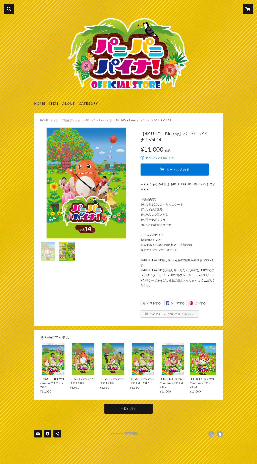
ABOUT (68, 103)
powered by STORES (124, 433)
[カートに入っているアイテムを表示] (248, 9)
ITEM (53, 103)
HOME (39, 103)
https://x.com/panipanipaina (211, 434)
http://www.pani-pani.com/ (220, 434)
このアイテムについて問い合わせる (172, 314)
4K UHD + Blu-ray (97, 120)
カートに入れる (178, 169)
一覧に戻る (128, 409)
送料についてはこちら (160, 157)
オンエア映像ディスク (67, 120)
